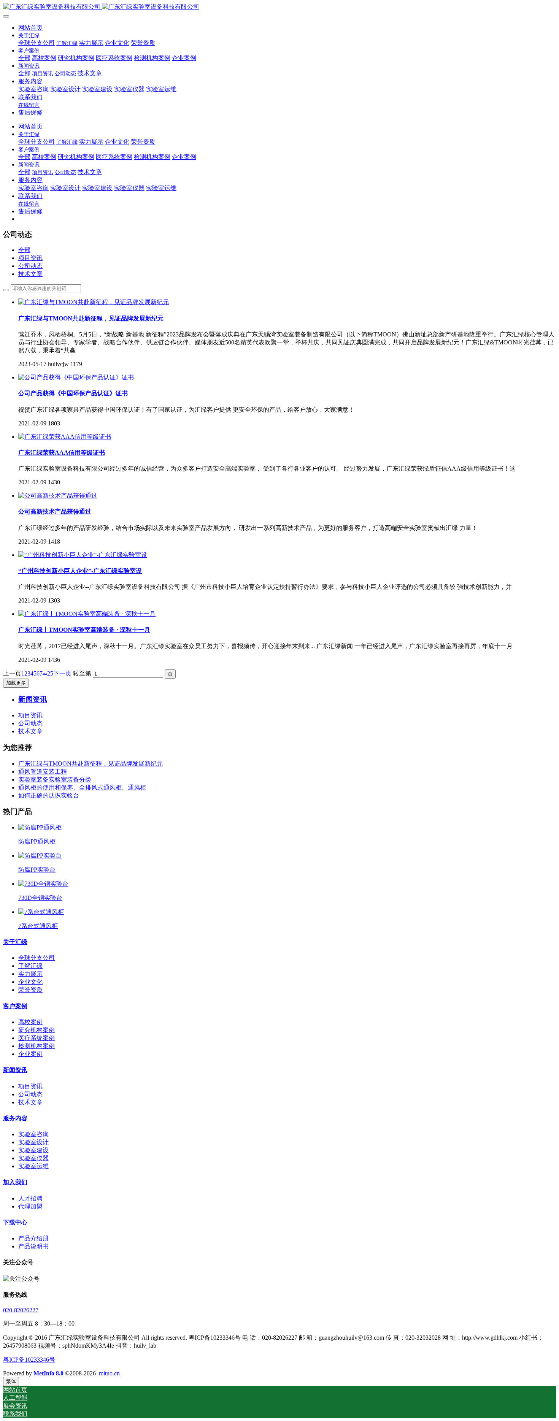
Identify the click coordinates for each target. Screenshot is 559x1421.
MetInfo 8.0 (48, 1373)
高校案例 (30, 1022)
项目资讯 (30, 258)
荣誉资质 (30, 989)
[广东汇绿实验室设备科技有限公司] (279, 7)
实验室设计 (33, 1142)
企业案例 (30, 1054)
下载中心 (15, 1222)
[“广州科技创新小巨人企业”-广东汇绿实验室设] (82, 555)
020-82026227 (20, 1310)
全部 (24, 58)
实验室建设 (33, 1150)
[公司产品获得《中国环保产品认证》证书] (76, 377)
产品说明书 (33, 1246)
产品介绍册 (33, 1238)
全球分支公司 (36, 958)
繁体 (11, 1381)
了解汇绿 (30, 966)
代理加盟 (30, 1206)
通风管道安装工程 (42, 771)
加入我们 (15, 1182)
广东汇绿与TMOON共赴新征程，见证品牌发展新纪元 (90, 763)
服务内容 (15, 1118)
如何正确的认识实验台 (48, 795)
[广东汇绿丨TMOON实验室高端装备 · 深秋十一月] (87, 614)
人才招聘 (30, 1198)
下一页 (62, 673)
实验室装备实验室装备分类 (54, 779)
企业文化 (30, 982)
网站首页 (30, 27)
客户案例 (15, 1006)
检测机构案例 (36, 1046)
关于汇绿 (15, 942)
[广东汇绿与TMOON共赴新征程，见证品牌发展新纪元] (93, 302)
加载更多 (16, 683)
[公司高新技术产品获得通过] (57, 495)
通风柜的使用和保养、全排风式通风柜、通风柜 (82, 787)
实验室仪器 (33, 1158)
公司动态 (30, 266)
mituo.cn (109, 1373)
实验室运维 (33, 1166)
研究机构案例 (36, 1030)
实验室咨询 (33, 1134)
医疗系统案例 (36, 1038)
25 (50, 673)
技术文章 (30, 274)
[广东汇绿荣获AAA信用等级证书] (64, 436)
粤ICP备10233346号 (29, 1359)
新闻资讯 (15, 1070)
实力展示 (30, 974)
